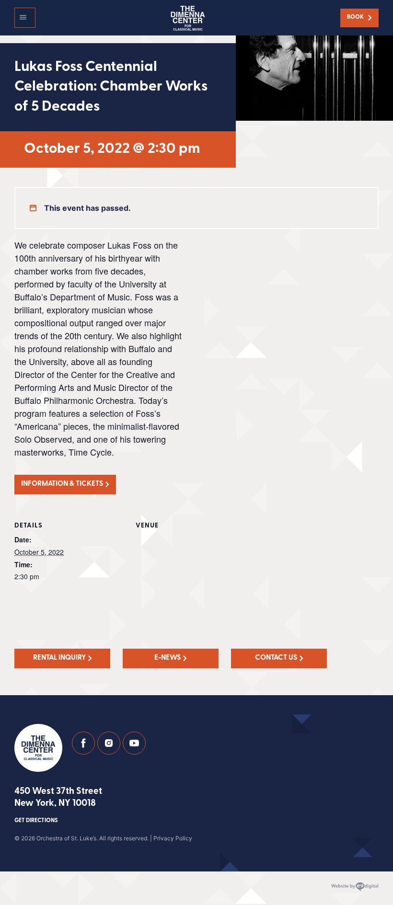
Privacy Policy (172, 838)
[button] (24, 18)
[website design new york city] (355, 887)
